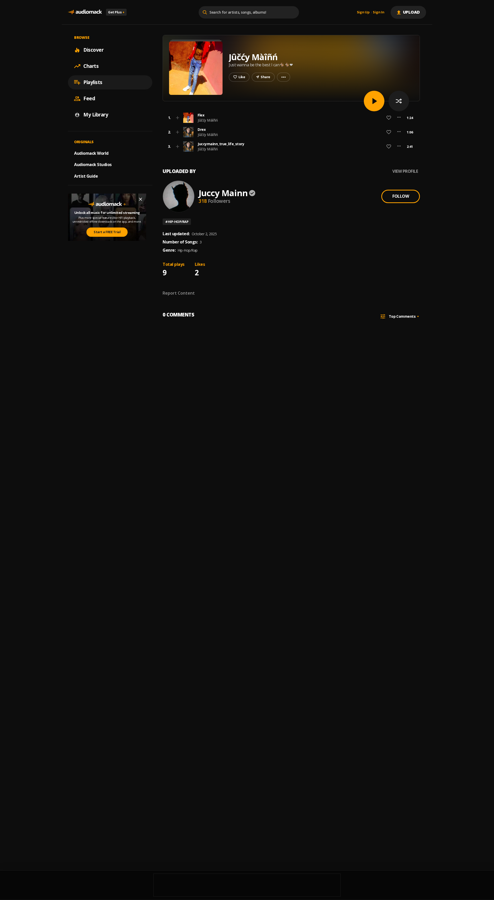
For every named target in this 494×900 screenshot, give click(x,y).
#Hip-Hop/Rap (176, 221)
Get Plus (116, 12)
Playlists (92, 82)
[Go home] (85, 12)
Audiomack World (91, 153)
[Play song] (374, 101)
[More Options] (399, 117)
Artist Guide (86, 176)
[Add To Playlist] (177, 117)
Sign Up (363, 12)
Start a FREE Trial (107, 232)
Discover (93, 50)
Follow (400, 196)
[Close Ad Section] (140, 199)
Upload (411, 12)
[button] (290, 118)
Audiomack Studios (93, 164)
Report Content (179, 293)
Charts (91, 66)
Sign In (378, 12)
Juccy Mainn (223, 193)
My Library (95, 114)
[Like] (388, 118)
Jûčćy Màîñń (208, 120)
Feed (89, 98)
